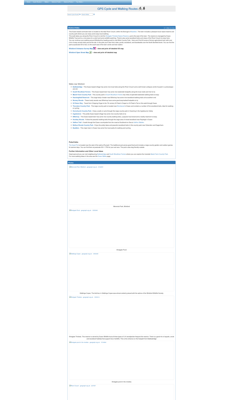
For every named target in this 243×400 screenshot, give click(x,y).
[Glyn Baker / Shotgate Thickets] (121, 315)
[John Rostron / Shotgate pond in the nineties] (121, 360)
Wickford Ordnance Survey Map (81, 48)
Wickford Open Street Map (79, 52)
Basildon (134, 31)
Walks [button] (46, 2)
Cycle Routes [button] (37, 2)
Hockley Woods (78, 119)
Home (28, 2)
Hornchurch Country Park (82, 111)
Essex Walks (102, 156)
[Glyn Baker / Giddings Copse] (121, 272)
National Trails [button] (56, 2)
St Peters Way (78, 103)
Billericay (76, 117)
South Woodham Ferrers (81, 92)
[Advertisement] (121, 20)
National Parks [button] (68, 2)
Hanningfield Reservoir (81, 97)
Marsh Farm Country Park (82, 95)
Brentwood (120, 106)
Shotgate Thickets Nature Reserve (117, 36)
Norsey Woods (78, 100)
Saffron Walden (139, 122)
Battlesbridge (77, 87)
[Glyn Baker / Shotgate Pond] (121, 228)
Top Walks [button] (79, 2)
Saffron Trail (77, 122)
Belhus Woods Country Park (83, 125)
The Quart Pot (73, 145)
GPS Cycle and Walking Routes (117, 9)
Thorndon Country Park (81, 106)
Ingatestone (77, 114)
